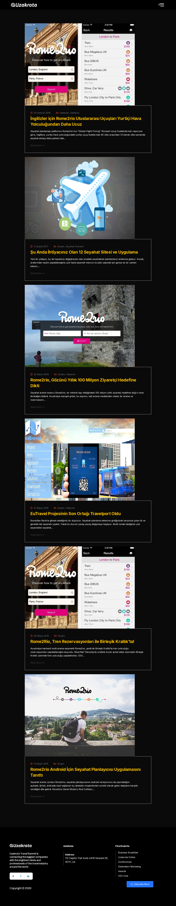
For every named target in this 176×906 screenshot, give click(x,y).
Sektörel (74, 112)
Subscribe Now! (141, 884)
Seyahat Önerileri (75, 246)
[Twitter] (20, 876)
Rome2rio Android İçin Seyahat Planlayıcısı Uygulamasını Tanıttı (85, 772)
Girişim (60, 246)
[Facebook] (13, 876)
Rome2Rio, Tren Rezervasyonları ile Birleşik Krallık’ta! (82, 641)
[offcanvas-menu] (161, 4)
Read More (36, 145)
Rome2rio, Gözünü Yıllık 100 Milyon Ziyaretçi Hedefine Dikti (83, 382)
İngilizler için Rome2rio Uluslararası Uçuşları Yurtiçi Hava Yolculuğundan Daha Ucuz (85, 121)
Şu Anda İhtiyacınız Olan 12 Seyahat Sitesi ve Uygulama (84, 252)
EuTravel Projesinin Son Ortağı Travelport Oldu (75, 513)
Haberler (64, 112)
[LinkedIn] (28, 876)
